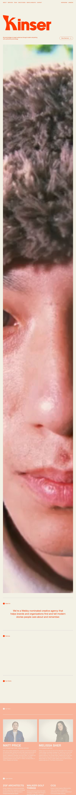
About (5, 2)
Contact (39, 2)
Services (10, 2)
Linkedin (70, 2)
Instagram (64, 2)
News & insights (31, 2)
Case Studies (21, 2)
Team (15, 2)
